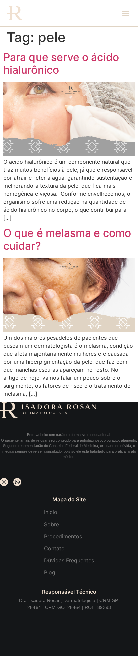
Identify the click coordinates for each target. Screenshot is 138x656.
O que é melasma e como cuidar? (67, 239)
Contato (54, 548)
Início (50, 512)
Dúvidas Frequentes (69, 560)
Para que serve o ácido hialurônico (61, 63)
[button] (125, 13)
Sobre (51, 524)
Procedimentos (63, 536)
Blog (49, 572)
